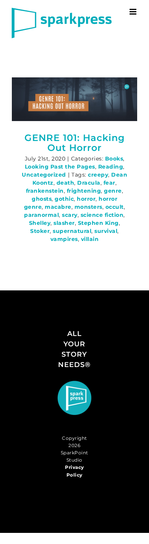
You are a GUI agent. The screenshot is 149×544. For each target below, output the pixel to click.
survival (105, 231)
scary (70, 214)
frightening (84, 190)
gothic (64, 198)
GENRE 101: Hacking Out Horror (74, 142)
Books (114, 158)
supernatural (72, 231)
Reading (110, 166)
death (65, 182)
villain (90, 239)
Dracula (88, 182)
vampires (64, 239)
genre (113, 190)
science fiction (102, 214)
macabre (58, 206)
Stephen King (98, 223)
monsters (88, 206)
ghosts (42, 198)
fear (109, 182)
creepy (98, 174)
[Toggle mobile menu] (134, 12)
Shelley (40, 223)
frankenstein (45, 190)
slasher (64, 223)
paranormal (41, 214)
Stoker (40, 231)
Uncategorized (44, 174)
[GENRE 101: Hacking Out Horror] (74, 99)
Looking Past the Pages (60, 166)
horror (86, 198)
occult (114, 206)
